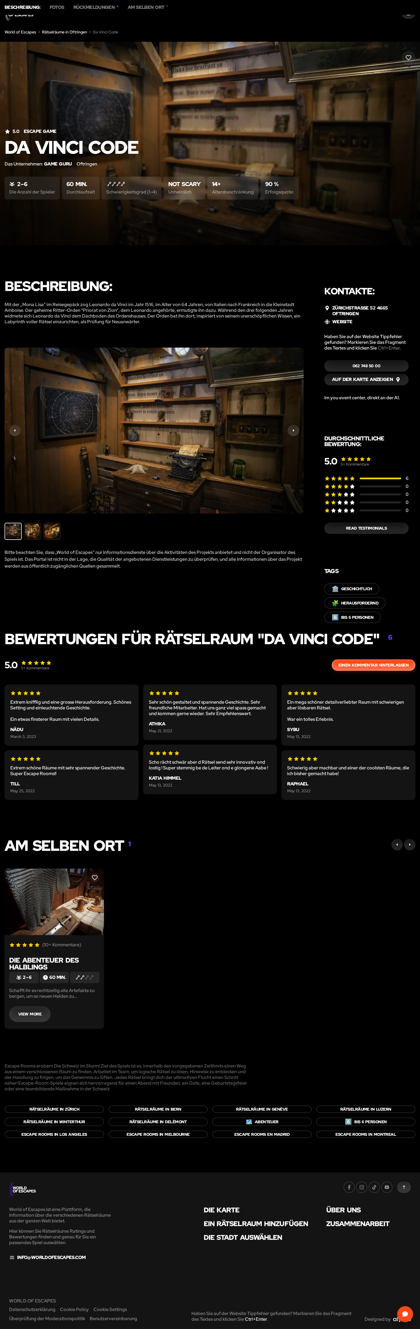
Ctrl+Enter (389, 348)
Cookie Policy (74, 1309)
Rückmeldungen (96, 7)
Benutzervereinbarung (113, 1319)
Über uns (343, 1210)
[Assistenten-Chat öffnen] (405, 1314)
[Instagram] (361, 1187)
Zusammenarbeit (358, 1223)
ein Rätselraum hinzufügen (256, 1223)
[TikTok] (374, 1187)
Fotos (57, 7)
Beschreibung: (23, 7)
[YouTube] (387, 1187)
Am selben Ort (148, 7)
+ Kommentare (355, 464)
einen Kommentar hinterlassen (374, 665)
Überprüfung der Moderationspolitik (47, 1319)
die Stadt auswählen (243, 1237)
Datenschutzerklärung (32, 1309)
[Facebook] (349, 1187)
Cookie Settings (110, 1309)
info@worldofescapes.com (51, 1257)
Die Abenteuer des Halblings (44, 963)
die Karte (222, 1210)
